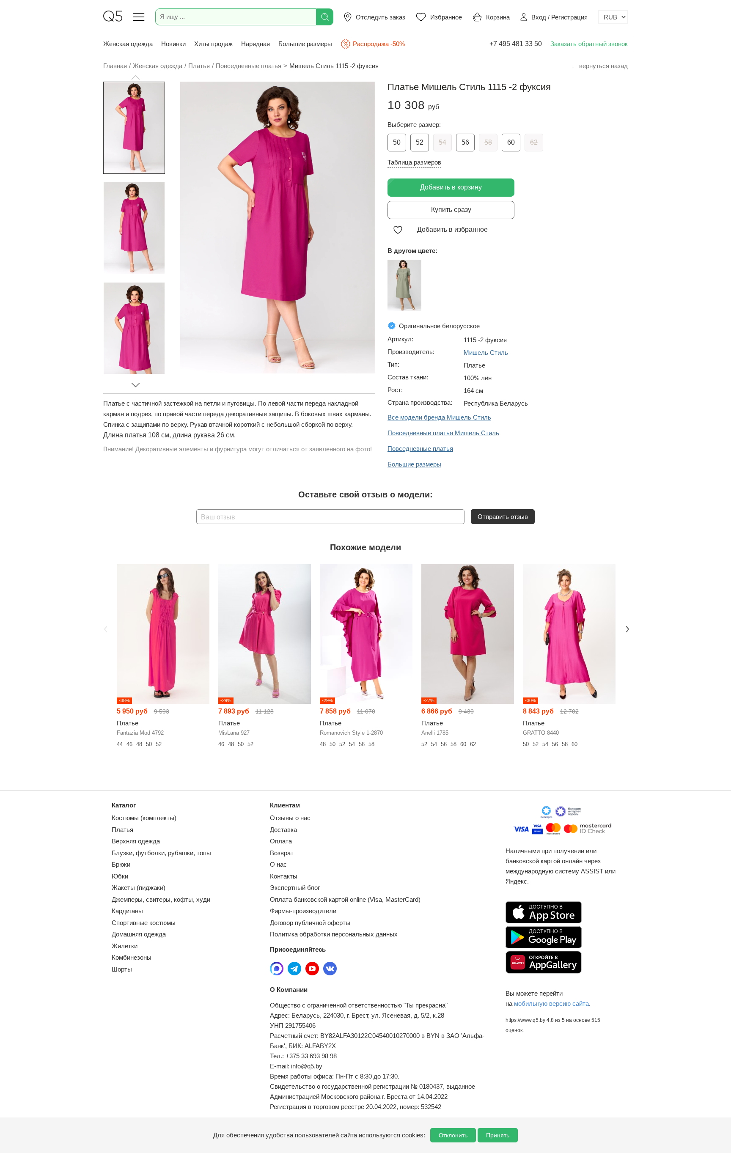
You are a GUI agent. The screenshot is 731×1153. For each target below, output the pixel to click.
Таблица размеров (414, 162)
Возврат (282, 853)
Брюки (121, 864)
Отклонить (453, 1135)
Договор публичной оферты (310, 922)
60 (511, 142)
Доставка (283, 829)
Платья (122, 829)
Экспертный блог (295, 887)
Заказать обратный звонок (589, 43)
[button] (135, 77)
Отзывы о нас (290, 817)
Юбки (120, 876)
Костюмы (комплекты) (144, 817)
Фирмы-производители (303, 910)
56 (465, 142)
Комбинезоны (131, 957)
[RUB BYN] (613, 17)
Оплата (281, 841)
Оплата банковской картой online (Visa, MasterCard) (345, 899)
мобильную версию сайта (551, 1003)
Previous (104, 628)
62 (534, 142)
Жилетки (124, 946)
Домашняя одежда (139, 934)
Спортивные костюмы (144, 922)
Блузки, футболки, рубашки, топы (161, 853)
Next (626, 628)
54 (442, 142)
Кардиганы (127, 910)
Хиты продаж (213, 43)
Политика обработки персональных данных (334, 934)
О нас (278, 864)
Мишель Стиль (486, 352)
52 (419, 142)
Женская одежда (128, 43)
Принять (497, 1135)
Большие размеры (305, 43)
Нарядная (255, 43)
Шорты (122, 969)
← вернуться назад (599, 65)
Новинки (173, 43)
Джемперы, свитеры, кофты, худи (161, 899)
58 (488, 142)
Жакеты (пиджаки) (138, 887)
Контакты (283, 876)
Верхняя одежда (136, 841)
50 (397, 142)
